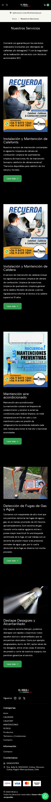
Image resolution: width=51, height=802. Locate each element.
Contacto (7, 740)
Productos (8, 732)
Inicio (14, 19)
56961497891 (13, 763)
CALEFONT (8, 721)
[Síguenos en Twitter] (24, 698)
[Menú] (3, 5)
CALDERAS (8, 717)
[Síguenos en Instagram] (15, 698)
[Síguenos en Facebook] (19, 698)
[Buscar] (7, 5)
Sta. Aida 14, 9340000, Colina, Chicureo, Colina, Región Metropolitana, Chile (25, 768)
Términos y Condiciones (14, 736)
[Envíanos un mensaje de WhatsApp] (45, 796)
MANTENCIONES (10, 724)
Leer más (11, 178)
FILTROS (7, 728)
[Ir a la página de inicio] (26, 5)
